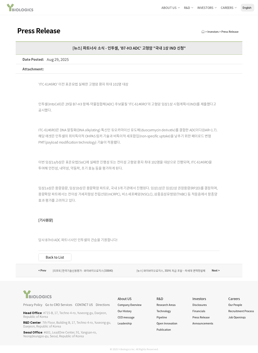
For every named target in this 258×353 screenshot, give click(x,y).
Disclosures (199, 305)
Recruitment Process (241, 311)
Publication (164, 329)
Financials (198, 311)
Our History (124, 311)
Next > (215, 270)
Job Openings (237, 317)
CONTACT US (84, 304)
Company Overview (129, 305)
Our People (235, 305)
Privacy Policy (32, 304)
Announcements (202, 323)
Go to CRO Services (58, 304)
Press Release (201, 317)
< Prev (42, 270)
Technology (164, 311)
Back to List (55, 257)
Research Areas (166, 305)
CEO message (126, 317)
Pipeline (162, 317)
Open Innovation (167, 323)
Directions (103, 304)
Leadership (125, 323)
